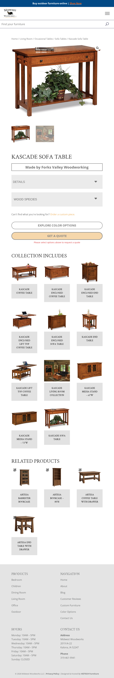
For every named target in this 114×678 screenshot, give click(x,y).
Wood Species (25, 199)
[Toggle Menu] (107, 13)
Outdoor (16, 611)
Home (14, 38)
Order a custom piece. (62, 214)
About (63, 586)
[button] (97, 48)
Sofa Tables (60, 38)
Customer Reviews (70, 599)
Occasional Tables (44, 38)
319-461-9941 (67, 657)
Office (14, 605)
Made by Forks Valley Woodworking (57, 167)
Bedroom (16, 579)
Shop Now (76, 3)
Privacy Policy (52, 673)
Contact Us (66, 618)
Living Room (26, 38)
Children (16, 586)
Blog (62, 592)
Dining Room (18, 592)
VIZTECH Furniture (90, 673)
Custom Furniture (70, 605)
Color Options (68, 611)
